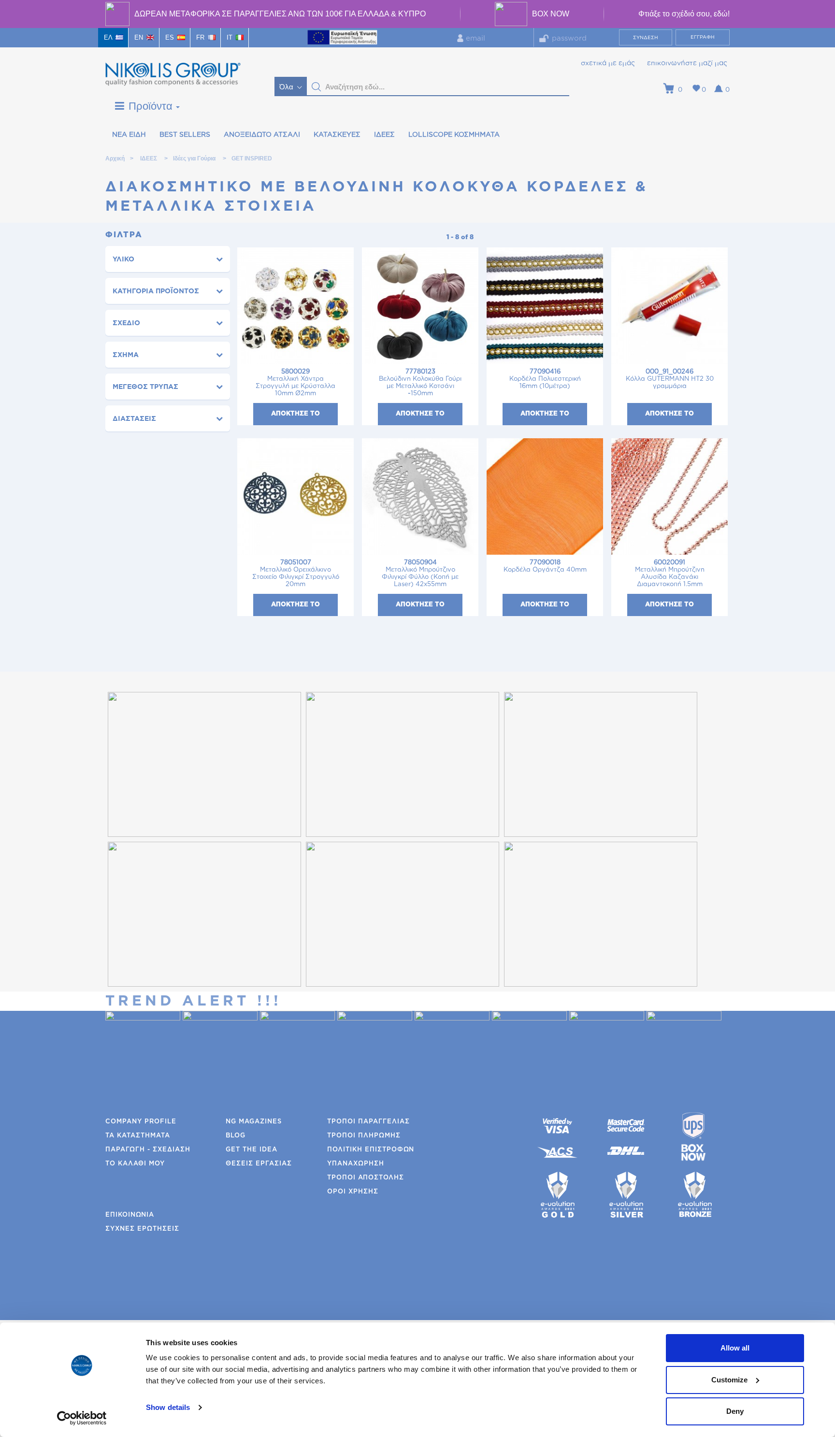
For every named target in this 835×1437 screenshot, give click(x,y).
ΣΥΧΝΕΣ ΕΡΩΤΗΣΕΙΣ (142, 1229)
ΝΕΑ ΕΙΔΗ (129, 134)
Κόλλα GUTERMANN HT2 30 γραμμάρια (670, 379)
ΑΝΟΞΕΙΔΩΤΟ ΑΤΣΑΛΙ (262, 134)
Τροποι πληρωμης (364, 1136)
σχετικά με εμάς (608, 63)
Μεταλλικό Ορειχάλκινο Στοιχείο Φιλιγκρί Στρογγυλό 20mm (295, 574)
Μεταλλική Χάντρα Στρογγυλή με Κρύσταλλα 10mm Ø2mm (295, 383)
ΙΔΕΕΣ (384, 134)
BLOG (235, 1136)
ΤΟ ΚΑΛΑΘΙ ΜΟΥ (135, 1164)
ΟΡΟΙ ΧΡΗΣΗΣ (352, 1192)
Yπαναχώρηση (355, 1164)
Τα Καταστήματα (137, 1136)
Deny (735, 1411)
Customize (729, 1380)
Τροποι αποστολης (365, 1178)
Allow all (734, 1348)
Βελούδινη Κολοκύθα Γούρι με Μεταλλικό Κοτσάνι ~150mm (420, 383)
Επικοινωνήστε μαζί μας (687, 63)
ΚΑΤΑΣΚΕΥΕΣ (337, 134)
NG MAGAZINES (254, 1122)
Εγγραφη (703, 37)
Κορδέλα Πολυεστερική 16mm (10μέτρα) (545, 379)
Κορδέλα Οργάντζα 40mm (545, 566)
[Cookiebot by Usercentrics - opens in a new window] (82, 1418)
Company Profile (140, 1122)
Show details (168, 1407)
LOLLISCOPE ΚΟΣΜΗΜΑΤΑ (454, 134)
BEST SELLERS (184, 134)
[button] (316, 87)
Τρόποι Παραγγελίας (368, 1122)
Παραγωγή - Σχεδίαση (147, 1150)
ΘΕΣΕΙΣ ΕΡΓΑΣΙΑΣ (259, 1164)
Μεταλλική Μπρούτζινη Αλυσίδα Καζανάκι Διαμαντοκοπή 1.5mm (670, 574)
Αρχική (114, 158)
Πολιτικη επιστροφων (370, 1150)
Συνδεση (645, 37)
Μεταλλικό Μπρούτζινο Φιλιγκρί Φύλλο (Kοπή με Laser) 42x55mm (420, 574)
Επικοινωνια (129, 1215)
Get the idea (251, 1150)
